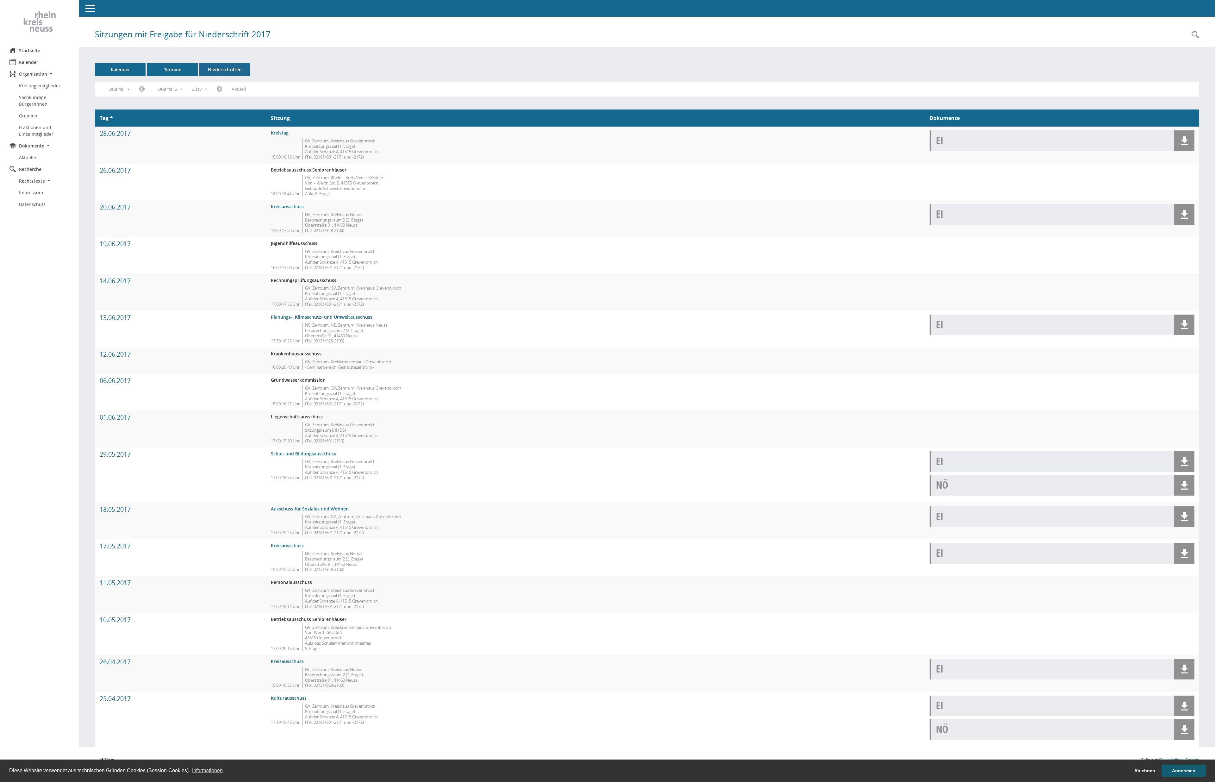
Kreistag (280, 133)
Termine (172, 69)
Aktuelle (27, 157)
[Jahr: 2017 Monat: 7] (219, 89)
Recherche (30, 169)
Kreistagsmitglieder (39, 86)
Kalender (28, 62)
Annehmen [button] (1183, 770)
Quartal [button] (117, 89)
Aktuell (239, 89)
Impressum (31, 193)
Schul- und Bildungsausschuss (303, 454)
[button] (39, 74)
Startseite (29, 50)
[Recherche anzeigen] (1193, 35)
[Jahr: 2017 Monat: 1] (141, 89)
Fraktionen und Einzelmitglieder (36, 130)
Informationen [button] (207, 770)
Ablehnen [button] (1144, 770)
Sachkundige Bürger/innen (33, 100)
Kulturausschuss (289, 698)
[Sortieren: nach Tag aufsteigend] (111, 118)
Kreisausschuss (287, 206)
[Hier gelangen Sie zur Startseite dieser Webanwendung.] (39, 21)
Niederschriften (225, 69)
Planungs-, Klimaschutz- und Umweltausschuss (321, 317)
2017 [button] (197, 89)
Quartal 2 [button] (168, 89)
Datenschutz (32, 204)
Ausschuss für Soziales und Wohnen (310, 509)
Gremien (28, 116)
